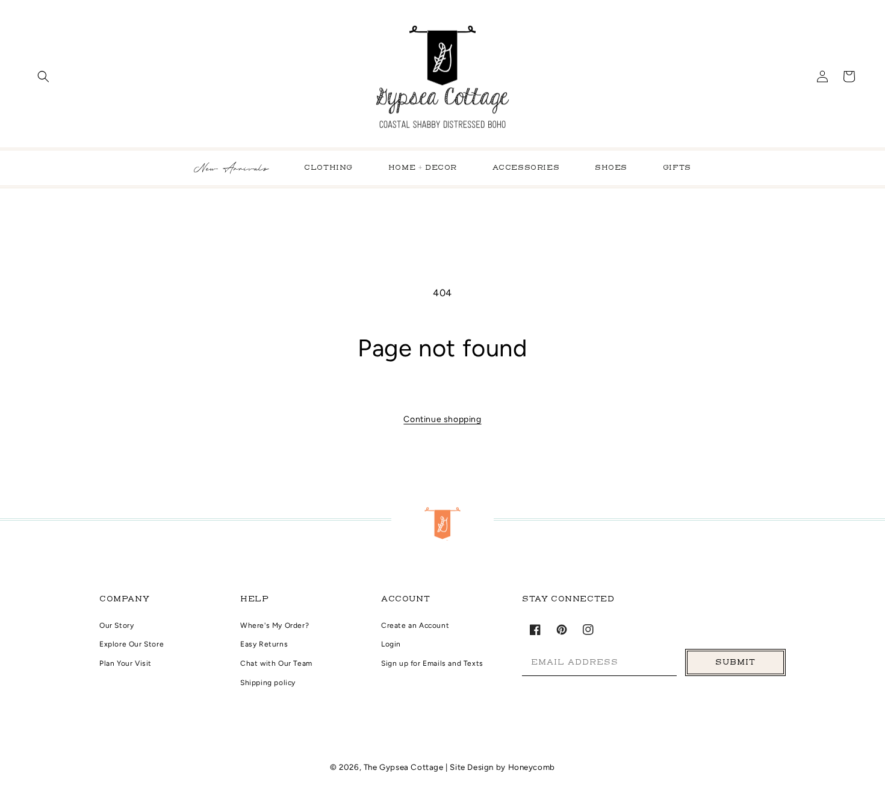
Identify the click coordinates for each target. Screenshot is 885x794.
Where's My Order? (274, 625)
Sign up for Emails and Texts (432, 663)
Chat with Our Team (276, 663)
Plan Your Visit (125, 663)
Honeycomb (531, 767)
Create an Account (415, 625)
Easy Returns (264, 644)
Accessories (526, 168)
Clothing (328, 168)
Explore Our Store (131, 644)
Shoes (611, 168)
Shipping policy (268, 682)
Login (391, 644)
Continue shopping (442, 419)
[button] (43, 76)
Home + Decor (422, 168)
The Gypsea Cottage (405, 767)
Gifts (677, 168)
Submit (735, 662)
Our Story (116, 625)
